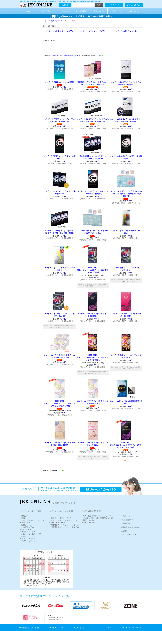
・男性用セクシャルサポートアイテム (64, 527)
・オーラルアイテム (28, 532)
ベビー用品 (45, 11)
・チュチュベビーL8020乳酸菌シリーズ (97, 518)
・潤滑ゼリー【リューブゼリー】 (62, 518)
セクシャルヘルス (63, 11)
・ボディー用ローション (58, 523)
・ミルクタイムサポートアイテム (33, 520)
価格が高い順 (69, 55)
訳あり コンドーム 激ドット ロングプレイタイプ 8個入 (92, 270)
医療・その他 (99, 11)
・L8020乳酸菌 (25, 529)
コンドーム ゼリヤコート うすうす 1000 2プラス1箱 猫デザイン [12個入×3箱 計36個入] (126, 193)
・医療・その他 (88, 520)
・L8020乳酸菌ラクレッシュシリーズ (96, 516)
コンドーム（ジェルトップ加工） (92, 31)
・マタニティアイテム (28, 541)
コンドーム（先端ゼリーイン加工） (59, 31)
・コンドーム (54, 516)
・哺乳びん (24, 516)
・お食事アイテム (27, 527)
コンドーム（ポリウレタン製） (126, 31)
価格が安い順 (57, 55)
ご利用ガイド (116, 11)
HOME (27, 11)
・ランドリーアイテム (28, 539)
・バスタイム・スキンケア (30, 534)
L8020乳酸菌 (81, 11)
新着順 (77, 55)
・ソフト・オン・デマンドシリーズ (63, 520)
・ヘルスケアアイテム (28, 536)
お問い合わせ (134, 11)
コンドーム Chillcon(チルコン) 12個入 (60, 82)
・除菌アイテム (26, 525)
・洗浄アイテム (26, 523)
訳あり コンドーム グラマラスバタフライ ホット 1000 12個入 (125, 445)
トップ (45, 21)
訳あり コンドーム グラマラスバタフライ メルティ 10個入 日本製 (59, 403)
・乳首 (22, 518)
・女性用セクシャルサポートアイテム (64, 525)
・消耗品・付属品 (89, 523)
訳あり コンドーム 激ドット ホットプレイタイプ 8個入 (92, 357)
